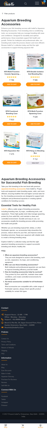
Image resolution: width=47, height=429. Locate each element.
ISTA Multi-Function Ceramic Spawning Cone (12, 73)
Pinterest (4, 405)
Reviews (4, 382)
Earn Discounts (6, 370)
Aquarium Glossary (7, 376)
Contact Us (5, 339)
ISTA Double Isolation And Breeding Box (35, 73)
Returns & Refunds (7, 348)
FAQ (2, 353)
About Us (4, 364)
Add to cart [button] (12, 84)
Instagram (4, 402)
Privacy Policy (6, 342)
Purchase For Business (9, 379)
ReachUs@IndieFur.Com (14, 327)
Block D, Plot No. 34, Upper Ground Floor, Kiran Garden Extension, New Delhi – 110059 (23, 324)
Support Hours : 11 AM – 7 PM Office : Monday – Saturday (16, 316)
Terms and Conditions (8, 345)
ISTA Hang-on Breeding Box (35, 152)
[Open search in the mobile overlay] (25, 3)
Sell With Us (5, 385)
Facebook (4, 396)
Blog (2, 367)
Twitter (3, 399)
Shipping (4, 351)
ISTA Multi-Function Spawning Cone (35, 112)
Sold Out (35, 163)
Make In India (5, 373)
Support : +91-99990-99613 (15, 319)
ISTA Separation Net (12, 151)
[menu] (37, 3)
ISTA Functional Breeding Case (12, 112)
